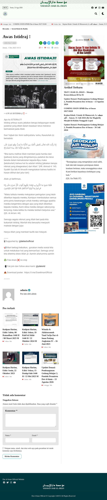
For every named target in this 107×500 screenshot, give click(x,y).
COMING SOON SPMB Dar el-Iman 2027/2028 (17, 24)
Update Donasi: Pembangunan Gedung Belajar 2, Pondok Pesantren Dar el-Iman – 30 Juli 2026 (84, 127)
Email (35, 435)
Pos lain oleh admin (28, 294)
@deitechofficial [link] (26, 241)
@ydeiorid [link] (40, 266)
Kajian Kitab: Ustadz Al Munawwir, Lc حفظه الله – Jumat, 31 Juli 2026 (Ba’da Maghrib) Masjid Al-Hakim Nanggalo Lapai (83, 118)
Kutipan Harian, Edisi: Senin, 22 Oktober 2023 (10, 370)
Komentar (11, 410)
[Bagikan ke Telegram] (57, 43)
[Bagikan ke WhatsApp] (53, 43)
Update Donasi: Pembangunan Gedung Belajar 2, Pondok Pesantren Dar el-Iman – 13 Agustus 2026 (84, 101)
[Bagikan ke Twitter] (49, 43)
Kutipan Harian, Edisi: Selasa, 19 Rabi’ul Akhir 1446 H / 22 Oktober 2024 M (29, 335)
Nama (8, 435)
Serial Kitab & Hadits (20, 29)
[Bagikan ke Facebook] (45, 43)
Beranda (6, 29)
